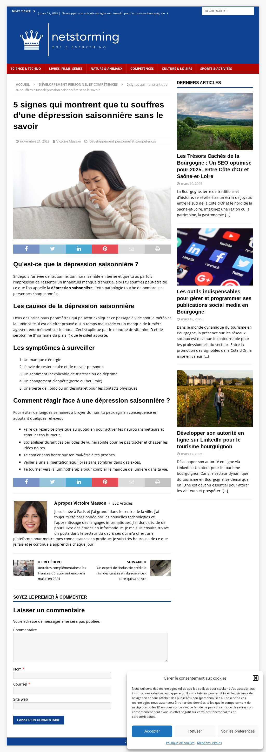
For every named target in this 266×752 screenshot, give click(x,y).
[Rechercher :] (228, 10)
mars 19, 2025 (191, 183)
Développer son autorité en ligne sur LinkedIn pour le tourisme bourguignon (210, 439)
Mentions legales (209, 743)
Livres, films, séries (66, 68)
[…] (227, 214)
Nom (18, 669)
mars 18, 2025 (191, 319)
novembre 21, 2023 (34, 141)
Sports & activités (216, 68)
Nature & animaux (106, 68)
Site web (20, 699)
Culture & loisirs (177, 68)
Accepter (152, 731)
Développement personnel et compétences (122, 141)
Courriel (20, 684)
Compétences (142, 68)
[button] (255, 678)
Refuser (195, 731)
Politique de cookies (180, 743)
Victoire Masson (68, 141)
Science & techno (26, 68)
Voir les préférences (238, 731)
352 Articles (122, 503)
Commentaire (25, 629)
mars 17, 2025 (191, 453)
